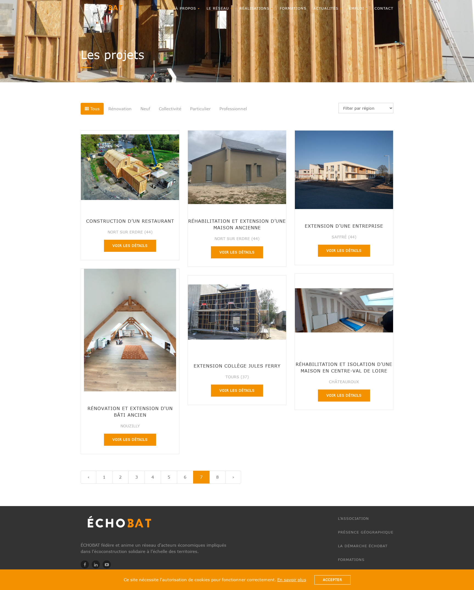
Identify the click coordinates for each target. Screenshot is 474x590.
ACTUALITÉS (326, 8)
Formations (293, 8)
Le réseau (219, 8)
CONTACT (383, 8)
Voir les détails (130, 246)
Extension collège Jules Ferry (237, 365)
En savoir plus (291, 579)
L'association (353, 518)
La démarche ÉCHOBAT (363, 546)
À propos (186, 8)
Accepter (332, 580)
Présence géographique (365, 532)
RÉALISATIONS (255, 8)
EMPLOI (357, 8)
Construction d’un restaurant (130, 221)
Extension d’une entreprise (344, 225)
